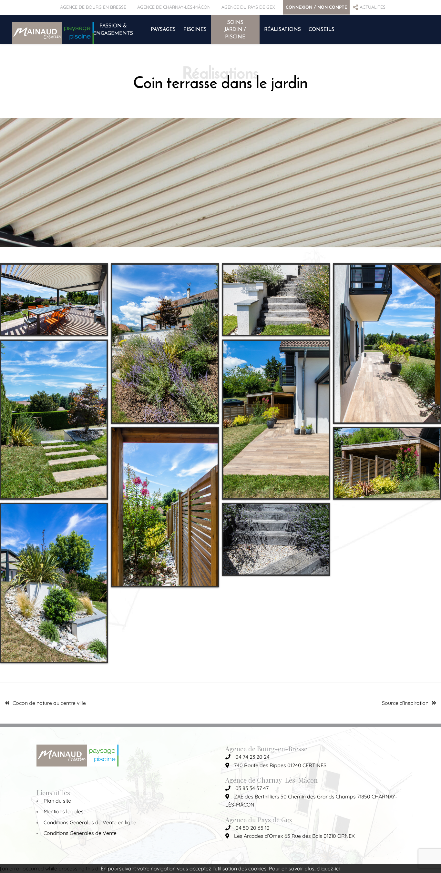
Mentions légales (64, 811)
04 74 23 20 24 (252, 757)
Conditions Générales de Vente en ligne (90, 822)
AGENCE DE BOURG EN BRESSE (93, 7)
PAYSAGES (163, 29)
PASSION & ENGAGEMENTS (113, 29)
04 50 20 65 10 (252, 828)
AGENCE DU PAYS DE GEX (248, 7)
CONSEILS (321, 29)
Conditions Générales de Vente (80, 833)
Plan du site (57, 800)
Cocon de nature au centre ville (49, 703)
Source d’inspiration (405, 703)
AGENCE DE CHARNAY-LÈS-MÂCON (173, 7)
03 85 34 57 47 (252, 788)
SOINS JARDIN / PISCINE (235, 29)
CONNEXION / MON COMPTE (316, 7)
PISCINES (195, 29)
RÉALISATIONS (282, 29)
